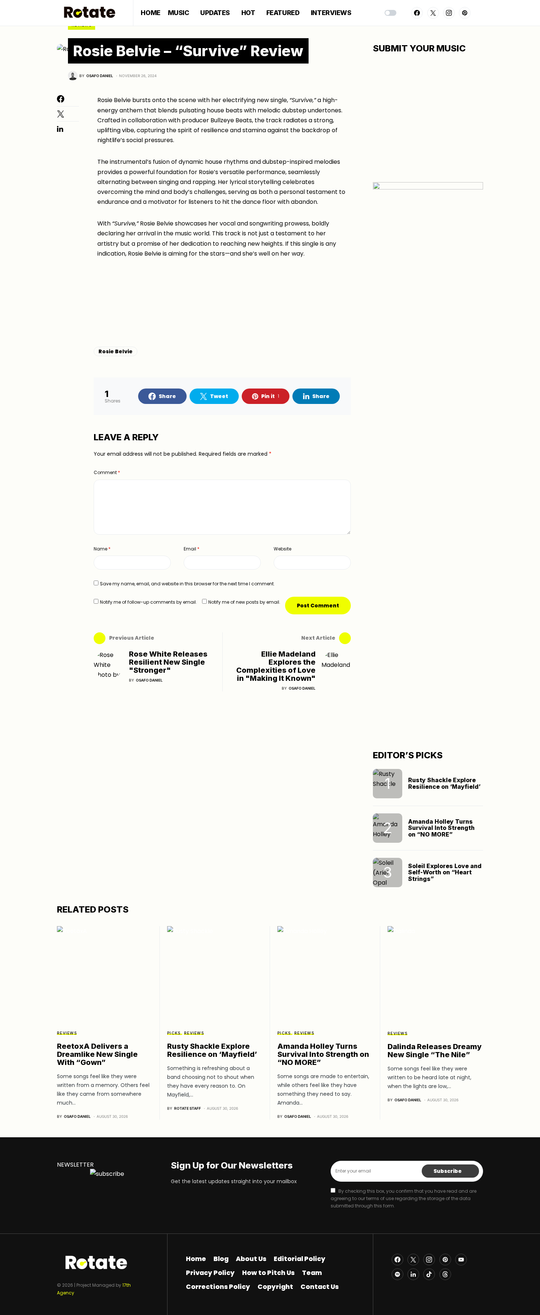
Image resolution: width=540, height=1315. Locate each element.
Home (196, 1258)
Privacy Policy (210, 1272)
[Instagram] (449, 13)
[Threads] (445, 1274)
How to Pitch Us (268, 1272)
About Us (251, 1258)
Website (282, 549)
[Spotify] (397, 1274)
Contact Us (319, 1286)
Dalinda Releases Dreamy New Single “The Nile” (435, 1050)
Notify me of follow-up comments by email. (148, 602)
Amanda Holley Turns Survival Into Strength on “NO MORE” (441, 828)
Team (312, 1272)
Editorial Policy (299, 1258)
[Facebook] (417, 13)
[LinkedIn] (413, 1274)
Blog (220, 1258)
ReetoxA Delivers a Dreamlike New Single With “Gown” (97, 1054)
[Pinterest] (465, 13)
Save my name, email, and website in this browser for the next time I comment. (187, 584)
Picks (173, 1033)
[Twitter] (433, 13)
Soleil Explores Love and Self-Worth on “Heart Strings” (445, 872)
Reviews (67, 1033)
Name (102, 549)
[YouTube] (461, 1259)
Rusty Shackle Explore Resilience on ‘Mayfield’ (444, 783)
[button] (390, 13)
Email (191, 549)
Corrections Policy (218, 1286)
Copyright (275, 1286)
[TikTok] (429, 1274)
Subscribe (447, 1171)
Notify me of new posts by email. (244, 602)
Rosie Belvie (115, 351)
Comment (107, 472)
